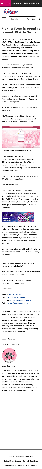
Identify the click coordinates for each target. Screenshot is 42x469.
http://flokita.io (15, 294)
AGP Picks (5, 3)
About (11, 456)
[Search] (28, 19)
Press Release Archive (24, 456)
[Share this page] (39, 19)
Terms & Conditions (30, 461)
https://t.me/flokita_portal (20, 300)
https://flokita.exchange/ (16, 297)
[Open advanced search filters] (33, 19)
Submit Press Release (12, 461)
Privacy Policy (31, 465)
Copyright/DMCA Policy (14, 465)
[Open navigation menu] (4, 19)
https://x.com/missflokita (18, 303)
